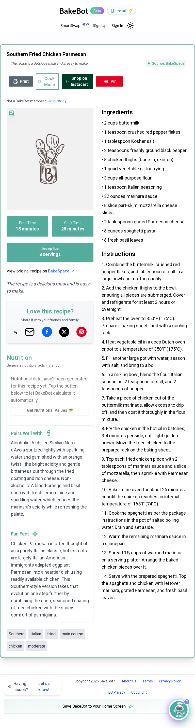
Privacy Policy (170, 681)
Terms (147, 681)
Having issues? (31, 686)
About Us (129, 681)
